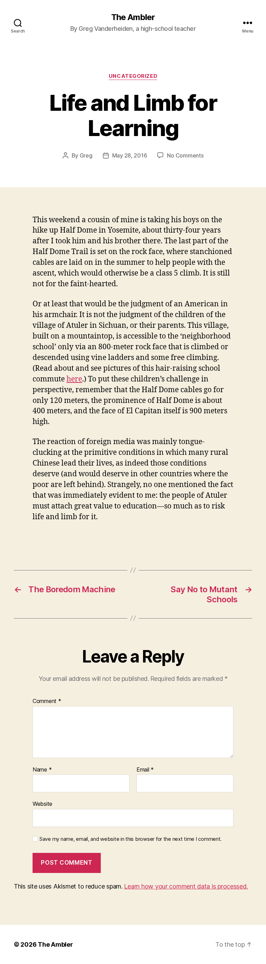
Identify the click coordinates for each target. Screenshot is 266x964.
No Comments (185, 155)
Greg (86, 155)
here (74, 379)
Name (42, 770)
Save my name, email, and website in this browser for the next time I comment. (130, 839)
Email (145, 770)
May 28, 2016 (129, 155)
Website (42, 803)
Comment (47, 701)
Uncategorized (133, 76)
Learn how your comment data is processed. (186, 886)
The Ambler (133, 17)
